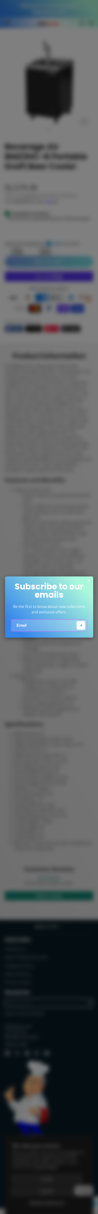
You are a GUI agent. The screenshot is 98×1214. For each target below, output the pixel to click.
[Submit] (81, 625)
